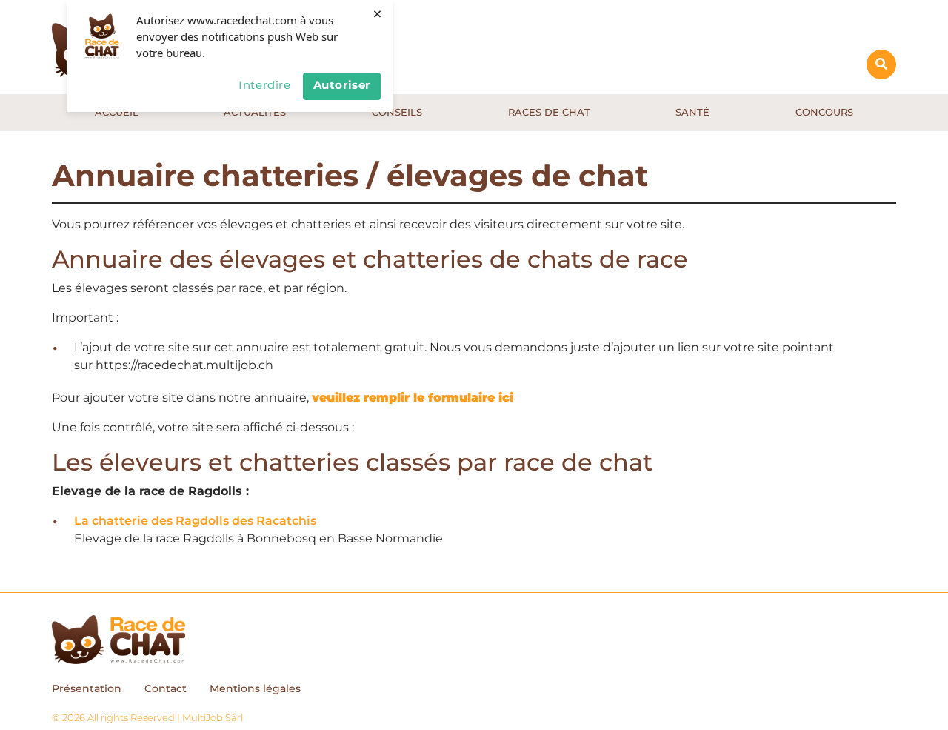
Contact (165, 688)
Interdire (264, 85)
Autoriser (341, 85)
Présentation (86, 688)
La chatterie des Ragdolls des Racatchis (195, 521)
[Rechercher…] (881, 64)
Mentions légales (255, 688)
